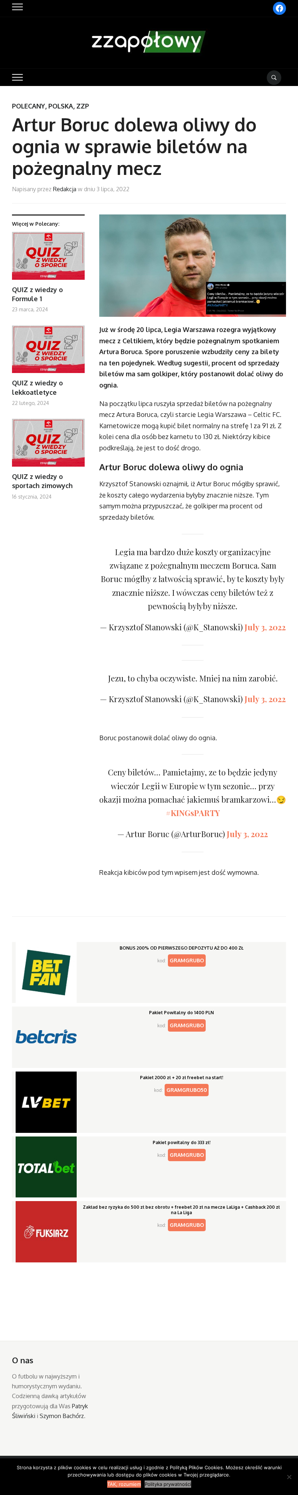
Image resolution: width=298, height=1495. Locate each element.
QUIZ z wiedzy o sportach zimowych (42, 481)
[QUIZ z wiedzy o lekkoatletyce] (48, 352)
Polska (60, 106)
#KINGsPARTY (193, 812)
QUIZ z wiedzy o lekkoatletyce (37, 387)
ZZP (82, 106)
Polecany (28, 106)
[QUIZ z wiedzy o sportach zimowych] (48, 445)
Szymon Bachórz (62, 1416)
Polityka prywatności (168, 1484)
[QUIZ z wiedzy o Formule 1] (48, 258)
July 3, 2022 (265, 627)
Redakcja (64, 189)
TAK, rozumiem (124, 1484)
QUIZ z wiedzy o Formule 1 (37, 294)
